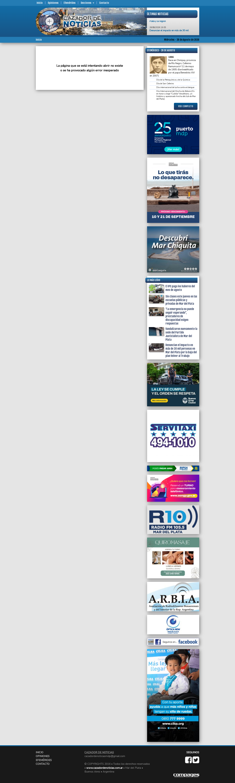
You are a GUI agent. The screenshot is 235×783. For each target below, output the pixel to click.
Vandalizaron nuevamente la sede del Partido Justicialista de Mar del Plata (181, 334)
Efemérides (70, 2)
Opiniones (53, 2)
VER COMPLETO (185, 106)
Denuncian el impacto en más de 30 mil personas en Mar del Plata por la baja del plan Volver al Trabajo (172, 27)
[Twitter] (196, 762)
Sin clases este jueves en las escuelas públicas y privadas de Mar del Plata (181, 300)
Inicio (40, 2)
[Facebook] (189, 762)
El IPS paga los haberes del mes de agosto (180, 288)
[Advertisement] (22, 98)
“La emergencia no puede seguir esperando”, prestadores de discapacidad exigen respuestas (179, 316)
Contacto (104, 2)
